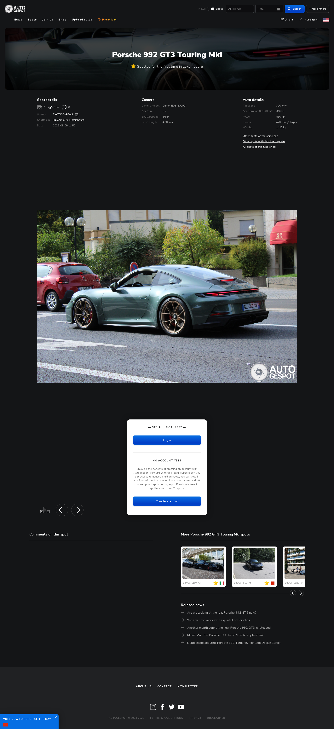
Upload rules (82, 19)
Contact (164, 686)
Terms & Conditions (166, 718)
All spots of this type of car (259, 147)
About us (144, 686)
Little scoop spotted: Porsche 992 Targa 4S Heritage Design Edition (234, 643)
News (202, 9)
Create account (167, 501)
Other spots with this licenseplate (264, 141)
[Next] (301, 593)
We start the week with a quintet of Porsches (218, 620)
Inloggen (311, 19)
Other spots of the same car (260, 136)
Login (167, 440)
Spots (219, 9)
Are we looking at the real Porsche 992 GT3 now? (221, 612)
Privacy (195, 718)
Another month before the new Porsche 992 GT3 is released (229, 628)
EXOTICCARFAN (63, 114)
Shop (62, 19)
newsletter (187, 686)
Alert (289, 19)
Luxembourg (60, 120)
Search (297, 9)
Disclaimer (216, 718)
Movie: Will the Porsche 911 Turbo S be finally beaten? (225, 635)
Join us (47, 19)
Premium (109, 19)
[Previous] (293, 593)
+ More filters (317, 9)
